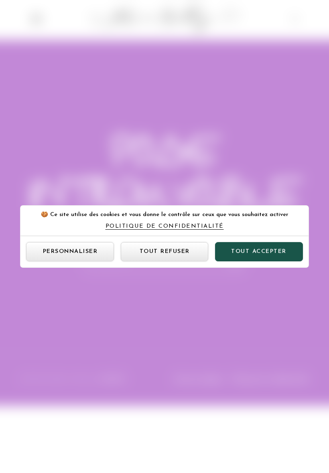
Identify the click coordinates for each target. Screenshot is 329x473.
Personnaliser (70, 252)
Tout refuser (165, 252)
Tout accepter (258, 252)
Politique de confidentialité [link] (165, 226)
